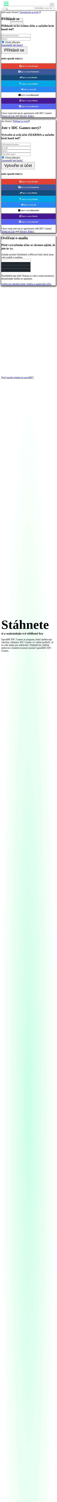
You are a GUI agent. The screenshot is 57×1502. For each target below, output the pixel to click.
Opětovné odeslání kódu (13, 284)
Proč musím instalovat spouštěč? (17, 377)
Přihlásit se (14, 50)
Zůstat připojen (12, 42)
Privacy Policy (27, 116)
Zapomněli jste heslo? (12, 45)
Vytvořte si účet (18, 165)
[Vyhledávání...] (11, 14)
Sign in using (30, 66)
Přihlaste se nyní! (20, 121)
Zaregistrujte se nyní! (29, 12)
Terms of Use (8, 116)
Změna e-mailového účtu (38, 284)
